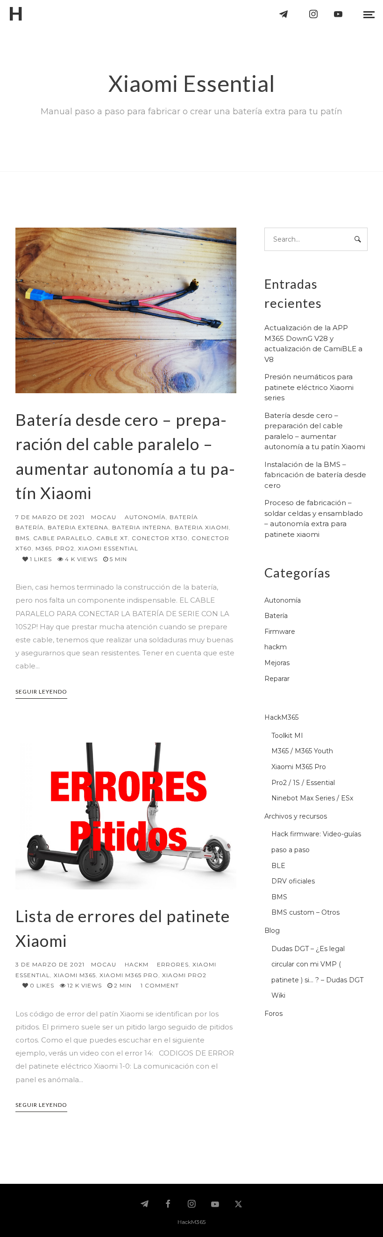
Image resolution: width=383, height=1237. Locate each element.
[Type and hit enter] (358, 239)
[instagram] (313, 14)
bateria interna (141, 527)
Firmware (279, 631)
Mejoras (277, 663)
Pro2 (65, 548)
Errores (173, 964)
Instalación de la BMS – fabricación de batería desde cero (315, 475)
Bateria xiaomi (202, 527)
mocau (103, 517)
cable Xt (112, 538)
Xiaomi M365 (75, 975)
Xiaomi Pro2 (184, 975)
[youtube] (338, 14)
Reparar (277, 678)
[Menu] (369, 14)
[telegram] (284, 14)
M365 (43, 548)
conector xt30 (160, 538)
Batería (184, 517)
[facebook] (168, 1205)
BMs (22, 538)
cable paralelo (62, 538)
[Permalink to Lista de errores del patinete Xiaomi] (125, 816)
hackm (137, 964)
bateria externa (78, 527)
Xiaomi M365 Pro (128, 975)
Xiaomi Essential (108, 548)
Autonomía (145, 517)
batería (29, 527)
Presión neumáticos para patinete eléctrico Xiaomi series (309, 387)
